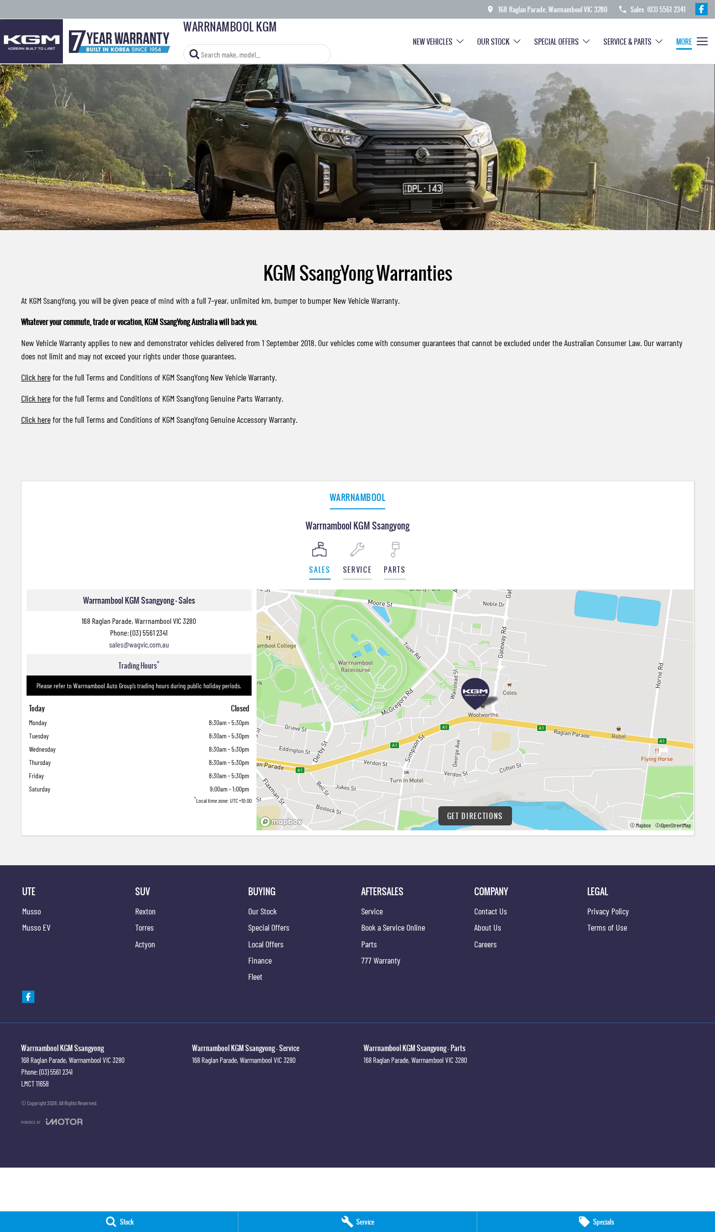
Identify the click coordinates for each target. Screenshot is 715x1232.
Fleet (255, 976)
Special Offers (556, 41)
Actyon (145, 944)
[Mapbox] (283, 821)
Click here (36, 377)
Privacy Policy (608, 911)
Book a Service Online (393, 927)
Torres (144, 927)
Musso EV (36, 927)
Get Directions (475, 816)
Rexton (145, 911)
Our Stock (493, 41)
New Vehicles (433, 41)
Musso (31, 911)
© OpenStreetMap (673, 824)
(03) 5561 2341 (149, 632)
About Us (487, 927)
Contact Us (490, 911)
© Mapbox (640, 824)
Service (372, 911)
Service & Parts (627, 41)
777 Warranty (380, 960)
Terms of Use (607, 927)
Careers (485, 944)
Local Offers (266, 944)
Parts (369, 944)
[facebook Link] (701, 9)
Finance (260, 960)
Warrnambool (358, 497)
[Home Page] (88, 41)
